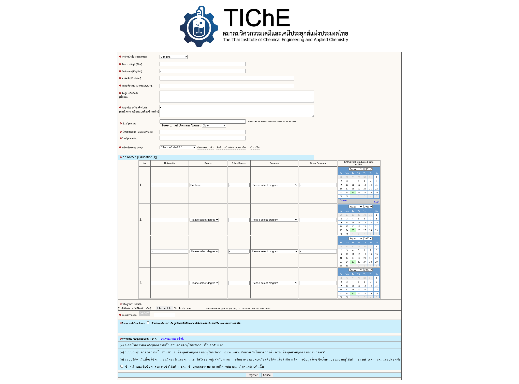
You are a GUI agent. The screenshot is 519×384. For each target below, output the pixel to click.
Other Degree (239, 163)
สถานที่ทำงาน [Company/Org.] (137, 86)
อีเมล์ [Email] (129, 123)
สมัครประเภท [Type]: (132, 147)
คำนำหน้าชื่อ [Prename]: (134, 57)
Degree (208, 163)
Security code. (130, 315)
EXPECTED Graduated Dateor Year (358, 163)
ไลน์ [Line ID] (129, 138)
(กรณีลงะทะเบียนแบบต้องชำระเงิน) (139, 111)
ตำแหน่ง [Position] (131, 78)
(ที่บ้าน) (123, 97)
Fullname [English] (132, 71)
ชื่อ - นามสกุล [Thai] (132, 64)
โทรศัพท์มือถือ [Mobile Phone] (137, 132)
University (169, 163)
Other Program (318, 163)
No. (144, 163)
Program (274, 163)
